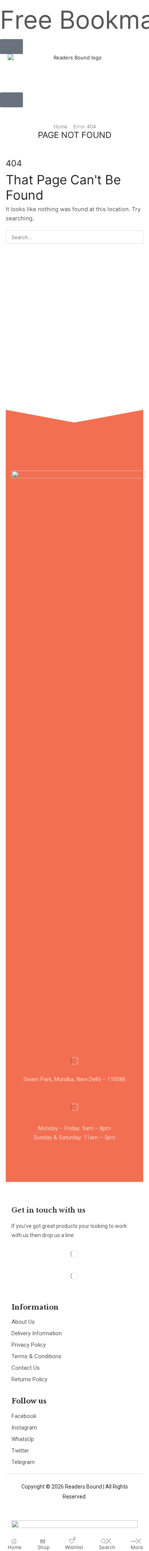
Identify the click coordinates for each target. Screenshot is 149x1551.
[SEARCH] (136, 236)
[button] (11, 46)
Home (60, 126)
